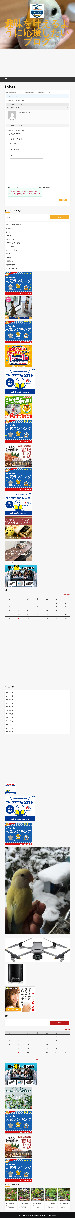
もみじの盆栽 (50, 1203)
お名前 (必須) (13, 144)
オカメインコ (10, 228)
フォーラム (20, 92)
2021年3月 (9, 714)
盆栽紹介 (8, 257)
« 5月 (6, 626)
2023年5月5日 (37, 1207)
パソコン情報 (10, 246)
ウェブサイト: (13, 155)
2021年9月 (9, 706)
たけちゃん (9, 1206)
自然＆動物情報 (11, 265)
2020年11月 (10, 724)
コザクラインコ (11, 235)
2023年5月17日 (10, 1207)
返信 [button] (62, 107)
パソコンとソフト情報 (13, 243)
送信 (63, 200)
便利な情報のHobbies (11, 92)
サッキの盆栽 (37, 1203)
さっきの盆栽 (10, 1203)
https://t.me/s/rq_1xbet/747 (24, 112)
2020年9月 (9, 731)
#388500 (66, 108)
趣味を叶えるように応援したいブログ (37, 31)
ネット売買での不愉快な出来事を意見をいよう (35, 92)
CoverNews (43, 1215)
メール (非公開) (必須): (15, 149)
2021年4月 (9, 710)
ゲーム (8, 232)
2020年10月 (10, 728)
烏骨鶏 (8, 254)
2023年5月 (9, 692)
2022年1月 (9, 703)
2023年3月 (9, 699)
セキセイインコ (11, 239)
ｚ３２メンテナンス (12, 268)
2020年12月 (10, 721)
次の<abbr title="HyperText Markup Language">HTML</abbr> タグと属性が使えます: (29, 187)
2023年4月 (9, 696)
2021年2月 (9, 717)
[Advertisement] (37, 63)
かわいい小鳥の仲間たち (13, 224)
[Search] (68, 79)
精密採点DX (9, 261)
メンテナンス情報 (11, 250)
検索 (6, 1016)
